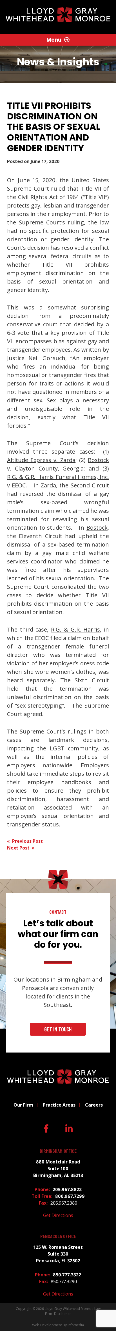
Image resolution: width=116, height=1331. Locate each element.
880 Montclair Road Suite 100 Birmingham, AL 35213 (58, 1168)
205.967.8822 (67, 1189)
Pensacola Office (58, 1236)
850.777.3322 (67, 1275)
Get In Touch (58, 1029)
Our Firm (23, 1105)
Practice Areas (59, 1105)
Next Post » (21, 848)
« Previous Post (25, 841)
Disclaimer (62, 1313)
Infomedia (76, 1325)
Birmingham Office (58, 1151)
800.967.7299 (70, 1196)
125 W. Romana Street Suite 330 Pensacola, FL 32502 (58, 1254)
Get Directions (58, 1215)
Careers (94, 1105)
